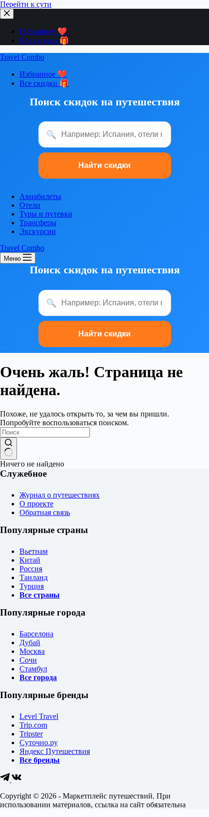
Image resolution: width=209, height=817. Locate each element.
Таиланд (33, 577)
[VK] (16, 779)
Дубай (29, 642)
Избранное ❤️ (43, 31)
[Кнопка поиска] (8, 448)
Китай (29, 560)
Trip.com (33, 725)
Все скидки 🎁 (44, 40)
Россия (30, 569)
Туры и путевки (45, 214)
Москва (32, 651)
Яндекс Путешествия (54, 751)
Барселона (36, 634)
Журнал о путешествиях (59, 495)
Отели (29, 205)
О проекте (36, 504)
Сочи (28, 660)
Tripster (31, 734)
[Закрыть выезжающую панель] (7, 14)
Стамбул (33, 669)
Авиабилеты (40, 196)
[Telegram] (6, 779)
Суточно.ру (38, 742)
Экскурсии (37, 231)
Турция (31, 586)
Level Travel (38, 716)
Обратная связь (44, 512)
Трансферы (37, 222)
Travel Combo (22, 57)
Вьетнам (33, 551)
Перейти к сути (26, 4)
